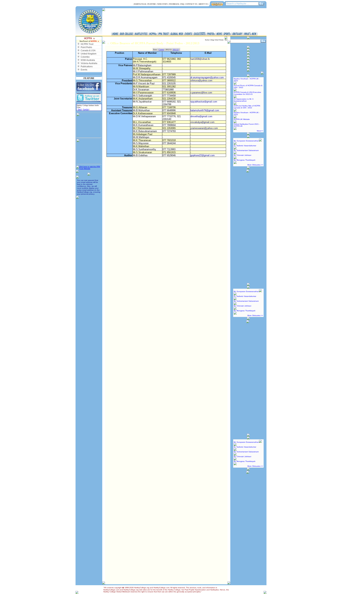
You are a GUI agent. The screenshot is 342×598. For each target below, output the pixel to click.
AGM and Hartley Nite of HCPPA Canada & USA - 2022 (247, 107)
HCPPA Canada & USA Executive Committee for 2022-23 (247, 93)
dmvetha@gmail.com (201, 116)
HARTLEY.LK (140, 4)
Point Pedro (86, 47)
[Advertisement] (248, 226)
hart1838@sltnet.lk (200, 59)
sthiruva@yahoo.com (201, 80)
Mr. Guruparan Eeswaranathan (246, 141)
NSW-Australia (88, 60)
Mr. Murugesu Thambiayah (244, 160)
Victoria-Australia (89, 63)
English (86, 109)
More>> (260, 131)
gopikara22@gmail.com (202, 155)
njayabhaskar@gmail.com (203, 101)
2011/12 (176, 50)
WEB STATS (162, 4)
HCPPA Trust (87, 44)
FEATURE (151, 4)
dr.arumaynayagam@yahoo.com (207, 77)
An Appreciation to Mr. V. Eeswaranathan (244, 100)
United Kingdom (88, 53)
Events (84, 69)
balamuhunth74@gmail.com (204, 110)
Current (161, 50)
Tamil (80, 109)
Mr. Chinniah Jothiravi (242, 155)
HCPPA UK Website (242, 119)
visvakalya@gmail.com (202, 122)
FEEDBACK (174, 4)
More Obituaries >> (255, 165)
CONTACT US (191, 4)
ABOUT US (203, 4)
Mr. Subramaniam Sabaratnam (246, 150)
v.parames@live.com (201, 92)
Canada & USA (88, 50)
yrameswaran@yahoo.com (204, 128)
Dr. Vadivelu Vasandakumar (245, 146)
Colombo (85, 57)
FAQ (182, 4)
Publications (87, 66)
